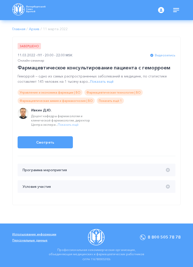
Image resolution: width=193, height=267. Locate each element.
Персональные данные (29, 240)
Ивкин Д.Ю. (41, 110)
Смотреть (45, 142)
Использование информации (34, 234)
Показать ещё (102, 81)
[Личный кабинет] (161, 10)
